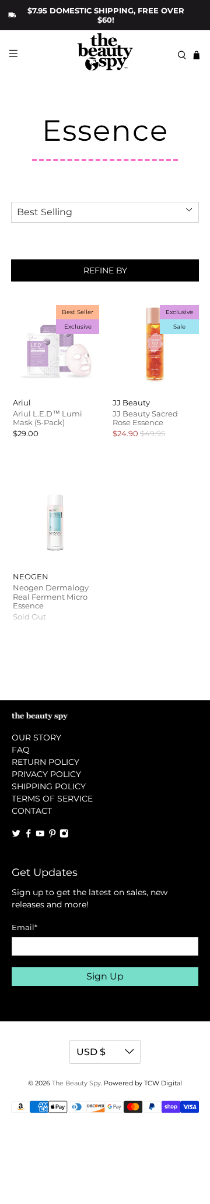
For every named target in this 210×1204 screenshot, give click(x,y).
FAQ (21, 750)
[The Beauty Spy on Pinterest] (52, 835)
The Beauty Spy (76, 1083)
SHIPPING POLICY (49, 786)
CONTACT (32, 811)
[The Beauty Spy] (105, 55)
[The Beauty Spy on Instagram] (64, 835)
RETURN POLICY (45, 762)
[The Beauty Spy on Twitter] (16, 835)
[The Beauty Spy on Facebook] (28, 835)
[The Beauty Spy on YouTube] (40, 835)
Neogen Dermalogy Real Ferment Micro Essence (51, 596)
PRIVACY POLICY (46, 774)
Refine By (105, 270)
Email (24, 927)
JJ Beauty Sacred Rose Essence (145, 418)
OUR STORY (36, 737)
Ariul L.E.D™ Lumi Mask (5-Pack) (47, 418)
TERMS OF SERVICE (52, 798)
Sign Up (105, 976)
